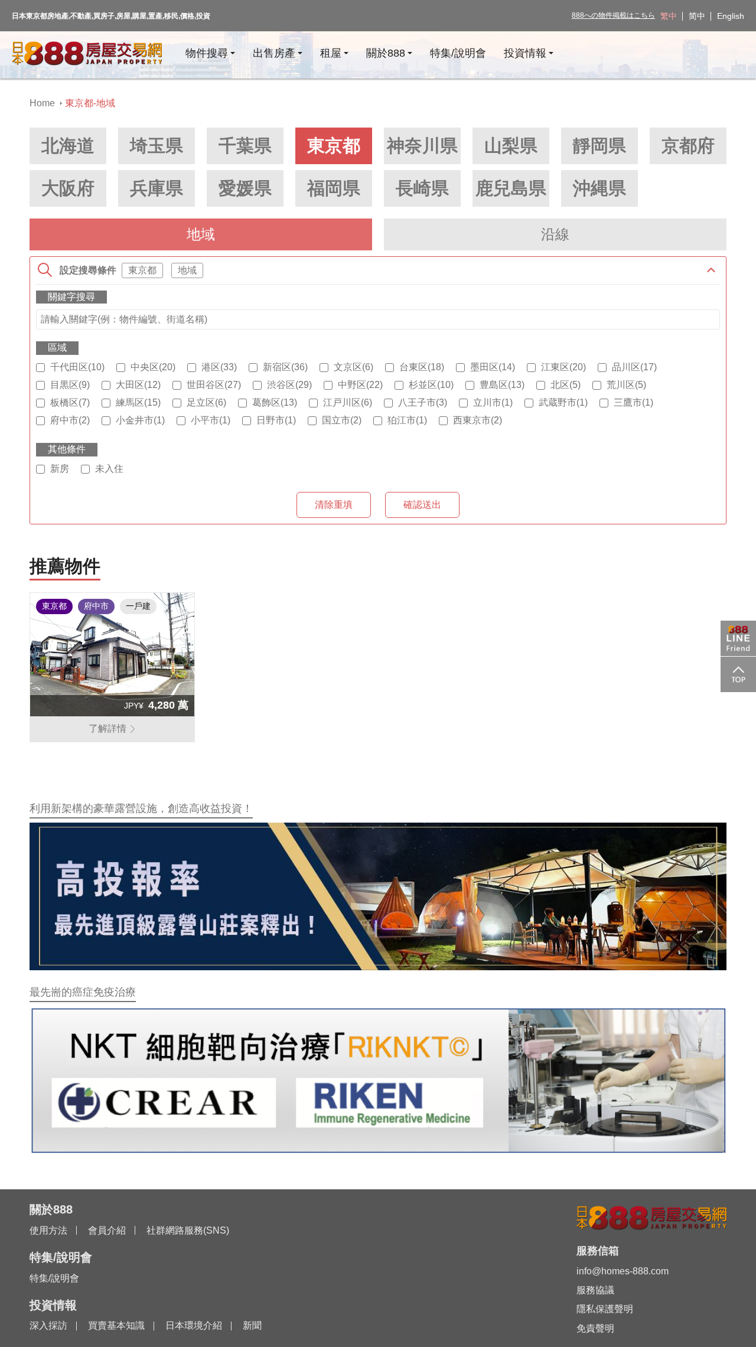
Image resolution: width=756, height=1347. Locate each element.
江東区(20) (563, 367)
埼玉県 (156, 145)
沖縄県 (599, 188)
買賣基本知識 (116, 1325)
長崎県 (422, 188)
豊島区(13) (502, 385)
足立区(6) (206, 402)
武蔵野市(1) (563, 402)
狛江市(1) (407, 420)
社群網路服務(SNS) (187, 1230)
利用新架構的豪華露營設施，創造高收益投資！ (141, 808)
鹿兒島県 (510, 188)
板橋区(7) (70, 402)
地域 (201, 234)
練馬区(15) (138, 402)
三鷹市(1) (633, 402)
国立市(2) (341, 420)
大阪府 (67, 188)
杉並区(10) (431, 385)
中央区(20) (153, 367)
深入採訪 (48, 1325)
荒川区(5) (626, 385)
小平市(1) (210, 420)
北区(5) (565, 385)
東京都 (333, 145)
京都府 (688, 145)
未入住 (109, 469)
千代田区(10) (77, 367)
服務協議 (595, 1290)
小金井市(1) (140, 420)
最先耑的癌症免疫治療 (83, 992)
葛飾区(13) (274, 402)
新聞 (252, 1325)
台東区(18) (421, 367)
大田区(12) (138, 385)
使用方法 (48, 1230)
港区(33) (219, 367)
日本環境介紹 (193, 1325)
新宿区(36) (285, 367)
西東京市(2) (477, 420)
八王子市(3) (422, 402)
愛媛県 (245, 188)
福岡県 (333, 188)
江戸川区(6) (347, 402)
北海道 (67, 145)
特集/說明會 (54, 1278)
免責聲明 (595, 1328)
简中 (697, 16)
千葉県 (245, 145)
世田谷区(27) (214, 385)
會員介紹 (107, 1230)
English (730, 16)
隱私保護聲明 (604, 1309)
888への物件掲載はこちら (613, 15)
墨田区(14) (492, 367)
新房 (59, 469)
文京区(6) (353, 367)
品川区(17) (634, 367)
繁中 (668, 16)
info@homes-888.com (622, 1271)
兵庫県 (156, 188)
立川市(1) (493, 402)
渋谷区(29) (289, 385)
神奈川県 (422, 145)
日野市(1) (276, 420)
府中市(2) (70, 420)
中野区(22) (360, 385)
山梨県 (510, 145)
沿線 (555, 234)
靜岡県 (599, 145)
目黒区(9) (70, 385)
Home (42, 103)
